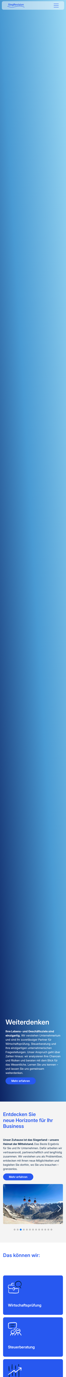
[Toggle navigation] (56, 5)
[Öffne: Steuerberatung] (33, 1337)
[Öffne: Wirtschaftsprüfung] (33, 1295)
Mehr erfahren (20, 1080)
